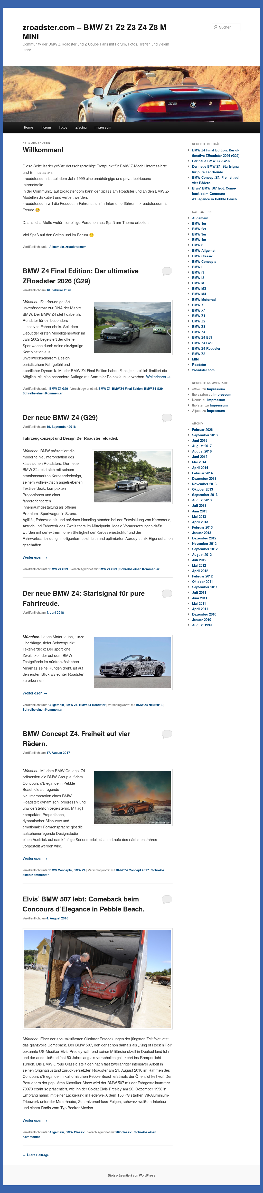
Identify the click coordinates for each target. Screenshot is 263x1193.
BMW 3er (199, 234)
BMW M (198, 283)
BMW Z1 (198, 315)
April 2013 (200, 521)
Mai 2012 (199, 565)
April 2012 (200, 570)
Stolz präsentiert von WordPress (131, 1175)
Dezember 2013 (204, 478)
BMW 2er (199, 228)
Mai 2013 (199, 516)
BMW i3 (198, 272)
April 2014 (200, 467)
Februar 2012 (202, 576)
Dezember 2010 (204, 614)
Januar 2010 (201, 619)
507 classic (123, 1132)
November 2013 (204, 483)
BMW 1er (199, 223)
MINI (195, 359)
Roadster (199, 364)
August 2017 (202, 445)
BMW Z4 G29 (58, 388)
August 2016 (202, 451)
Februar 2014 (202, 473)
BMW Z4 (104, 388)
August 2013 (202, 500)
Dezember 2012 (204, 538)
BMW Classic (75, 1132)
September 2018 (205, 434)
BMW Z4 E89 (202, 337)
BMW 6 (197, 244)
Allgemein (56, 246)
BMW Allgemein (205, 250)
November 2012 (204, 543)
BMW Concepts (60, 870)
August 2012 (202, 554)
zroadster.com (76, 246)
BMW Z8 (198, 353)
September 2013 (205, 494)
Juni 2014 (199, 456)
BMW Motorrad (204, 299)
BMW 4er (199, 239)
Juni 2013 (199, 511)
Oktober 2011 (202, 581)
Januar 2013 (201, 532)
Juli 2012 (199, 559)
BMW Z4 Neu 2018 (149, 704)
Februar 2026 (202, 429)
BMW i (197, 266)
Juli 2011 (199, 592)
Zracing (81, 127)
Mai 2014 (199, 461)
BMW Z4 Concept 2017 (132, 870)
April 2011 (200, 608)
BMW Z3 (198, 326)
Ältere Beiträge (36, 1155)
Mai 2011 (199, 603)
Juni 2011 (199, 597)
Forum (46, 127)
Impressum (103, 127)
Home (28, 127)
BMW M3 (199, 288)
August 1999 (202, 624)
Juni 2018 (199, 440)
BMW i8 (198, 277)
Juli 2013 (199, 505)
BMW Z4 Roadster (92, 704)
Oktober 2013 (202, 489)
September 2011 (205, 586)
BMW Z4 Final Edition (127, 388)
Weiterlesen (158, 376)
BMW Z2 (198, 321)
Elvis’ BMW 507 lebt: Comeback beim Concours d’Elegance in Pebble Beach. (215, 193)
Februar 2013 (202, 527)
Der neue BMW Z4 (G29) (60, 417)
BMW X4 (198, 310)
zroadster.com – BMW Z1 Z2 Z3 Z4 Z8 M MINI (94, 31)
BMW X (198, 304)
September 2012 (205, 548)
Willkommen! (43, 149)
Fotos (63, 127)
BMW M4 (199, 293)
